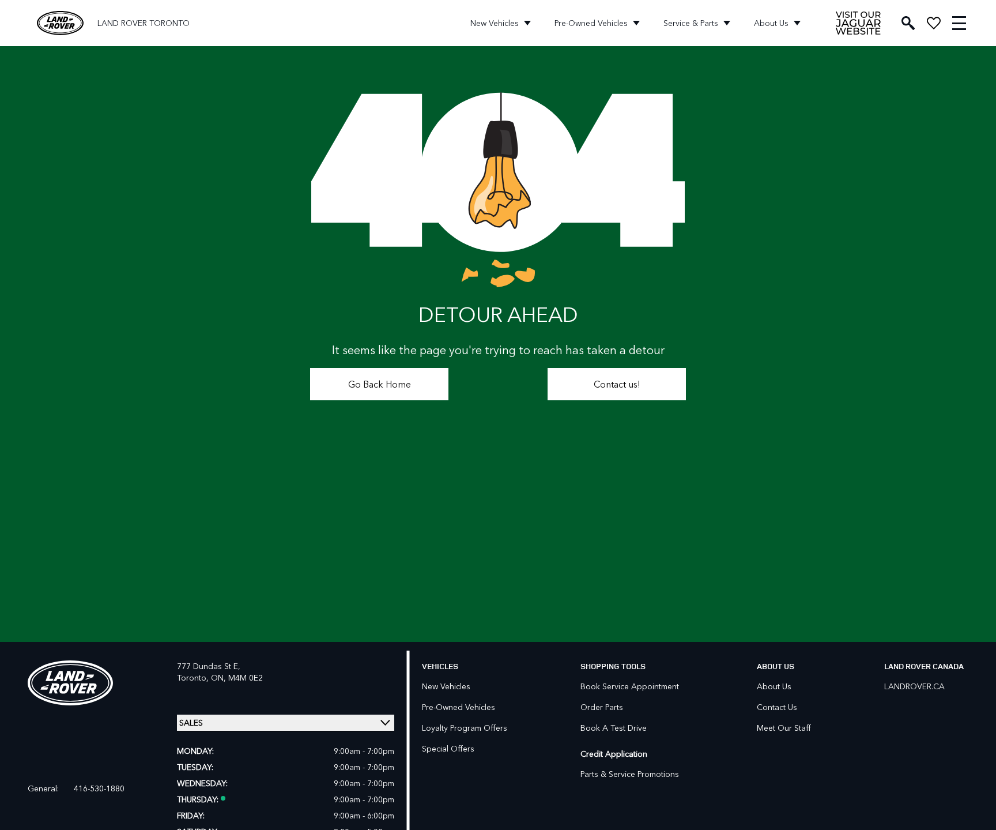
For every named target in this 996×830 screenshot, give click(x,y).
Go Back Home (379, 383)
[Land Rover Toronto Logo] (60, 23)
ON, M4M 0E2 (237, 677)
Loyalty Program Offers (464, 728)
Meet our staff (784, 728)
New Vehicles (494, 23)
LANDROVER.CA (914, 686)
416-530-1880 (99, 788)
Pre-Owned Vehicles (591, 23)
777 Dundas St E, (208, 666)
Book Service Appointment (629, 686)
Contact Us (777, 707)
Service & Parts (690, 23)
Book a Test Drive (613, 728)
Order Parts (601, 707)
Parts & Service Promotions (629, 774)
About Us (771, 23)
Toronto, (194, 677)
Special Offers (448, 748)
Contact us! (617, 383)
